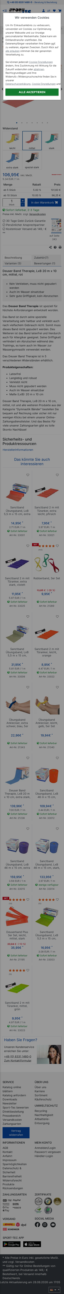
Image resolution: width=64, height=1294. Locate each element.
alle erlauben (12, 51)
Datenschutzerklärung (18, 83)
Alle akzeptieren (32, 92)
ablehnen (39, 69)
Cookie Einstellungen (41, 62)
